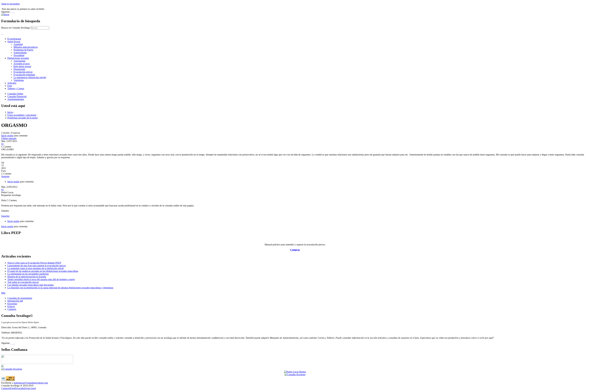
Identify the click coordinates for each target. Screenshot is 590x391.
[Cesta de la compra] (1, 33)
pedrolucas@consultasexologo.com (31, 382)
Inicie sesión (7, 135)
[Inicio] (5, 14)
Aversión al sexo (22, 63)
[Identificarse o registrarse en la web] (2, 33)
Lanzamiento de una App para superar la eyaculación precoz (36, 265)
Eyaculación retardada (24, 74)
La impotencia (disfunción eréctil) (30, 77)
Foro (9, 85)
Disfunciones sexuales (18, 58)
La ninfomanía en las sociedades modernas (28, 274)
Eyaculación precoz (23, 72)
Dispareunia (19, 69)
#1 (2, 144)
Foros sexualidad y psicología (21, 115)
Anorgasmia (19, 61)
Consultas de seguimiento (19, 298)
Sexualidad (19, 55)
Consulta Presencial (16, 96)
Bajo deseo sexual (22, 66)
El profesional (14, 38)
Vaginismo (19, 80)
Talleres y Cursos (15, 88)
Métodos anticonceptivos (26, 47)
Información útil (15, 301)
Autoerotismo (20, 52)
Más (3, 293)
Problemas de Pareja (23, 49)
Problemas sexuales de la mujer (22, 117)
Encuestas (12, 303)
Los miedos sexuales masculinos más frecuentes (30, 285)
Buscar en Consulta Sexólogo (16, 27)
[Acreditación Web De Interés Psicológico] (2, 366)
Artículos (11, 83)
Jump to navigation (10, 3)
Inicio (10, 112)
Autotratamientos (15, 99)
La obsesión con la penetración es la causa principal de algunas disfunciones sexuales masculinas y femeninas (60, 287)
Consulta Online (15, 93)
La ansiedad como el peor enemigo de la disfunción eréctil (35, 268)
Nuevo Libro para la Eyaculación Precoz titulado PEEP (34, 262)
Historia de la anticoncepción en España (26, 276)
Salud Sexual (13, 41)
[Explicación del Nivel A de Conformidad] (8, 380)
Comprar (295, 249)
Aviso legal (30, 388)
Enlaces (11, 306)
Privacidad (20, 388)
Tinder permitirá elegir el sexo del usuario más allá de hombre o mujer (41, 279)
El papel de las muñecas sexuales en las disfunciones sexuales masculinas (42, 271)
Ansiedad (18, 44)
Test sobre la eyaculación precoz (23, 282)
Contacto (11, 309)
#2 (2, 189)
